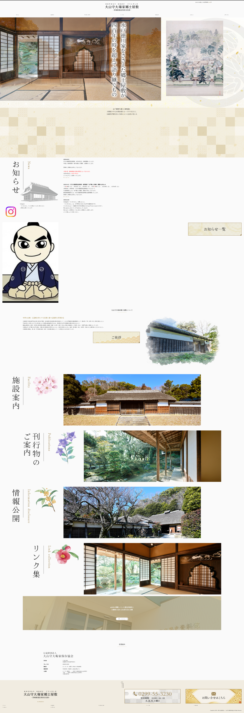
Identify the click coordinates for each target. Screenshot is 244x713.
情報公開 (157, 14)
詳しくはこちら (66, 177)
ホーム (17, 14)
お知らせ (191, 14)
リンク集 (122, 14)
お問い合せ (226, 14)
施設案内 (52, 14)
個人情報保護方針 (40, 701)
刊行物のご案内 (87, 14)
